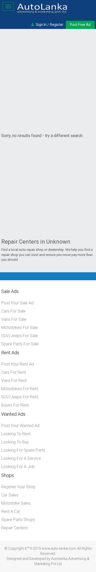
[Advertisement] (48, 81)
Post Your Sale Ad (17, 302)
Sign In (41, 25)
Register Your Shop (18, 486)
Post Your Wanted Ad (20, 425)
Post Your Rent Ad (17, 364)
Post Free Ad (80, 25)
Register (56, 25)
